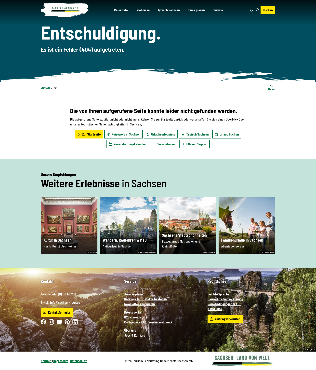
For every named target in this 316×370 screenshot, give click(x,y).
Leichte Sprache (218, 294)
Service (218, 10)
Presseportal (133, 312)
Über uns (130, 330)
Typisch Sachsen (169, 10)
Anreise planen (134, 294)
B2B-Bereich (132, 317)
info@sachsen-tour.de (65, 302)
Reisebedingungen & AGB (224, 304)
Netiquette (215, 309)
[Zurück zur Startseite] (65, 10)
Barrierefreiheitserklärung (225, 299)
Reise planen (196, 10)
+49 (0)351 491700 (64, 294)
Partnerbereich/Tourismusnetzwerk (148, 322)
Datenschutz (78, 361)
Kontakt (46, 361)
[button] (308, 366)
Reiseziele (121, 10)
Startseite (45, 87)
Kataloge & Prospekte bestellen (145, 299)
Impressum (60, 361)
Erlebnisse (143, 10)
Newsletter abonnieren (139, 304)
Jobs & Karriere (134, 335)
